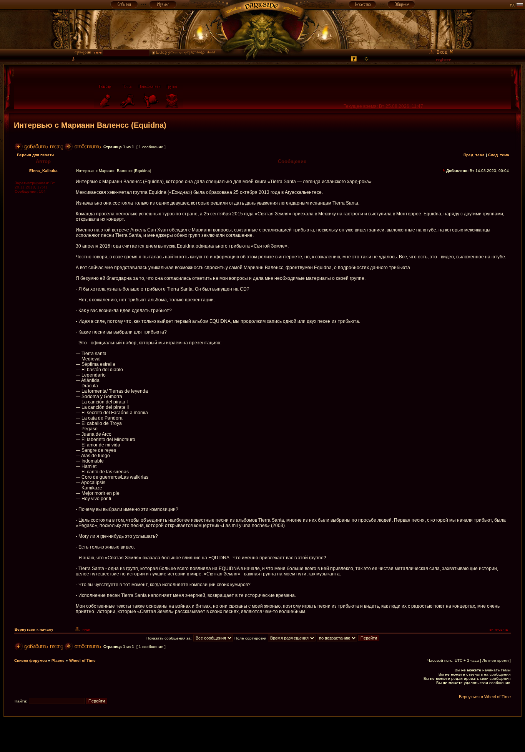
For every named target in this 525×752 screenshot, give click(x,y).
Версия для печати (35, 155)
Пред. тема (474, 155)
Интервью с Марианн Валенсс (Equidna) (90, 125)
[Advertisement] (262, 734)
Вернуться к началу (34, 629)
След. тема (498, 155)
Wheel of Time (82, 660)
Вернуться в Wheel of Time (485, 696)
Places (58, 660)
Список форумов (30, 660)
